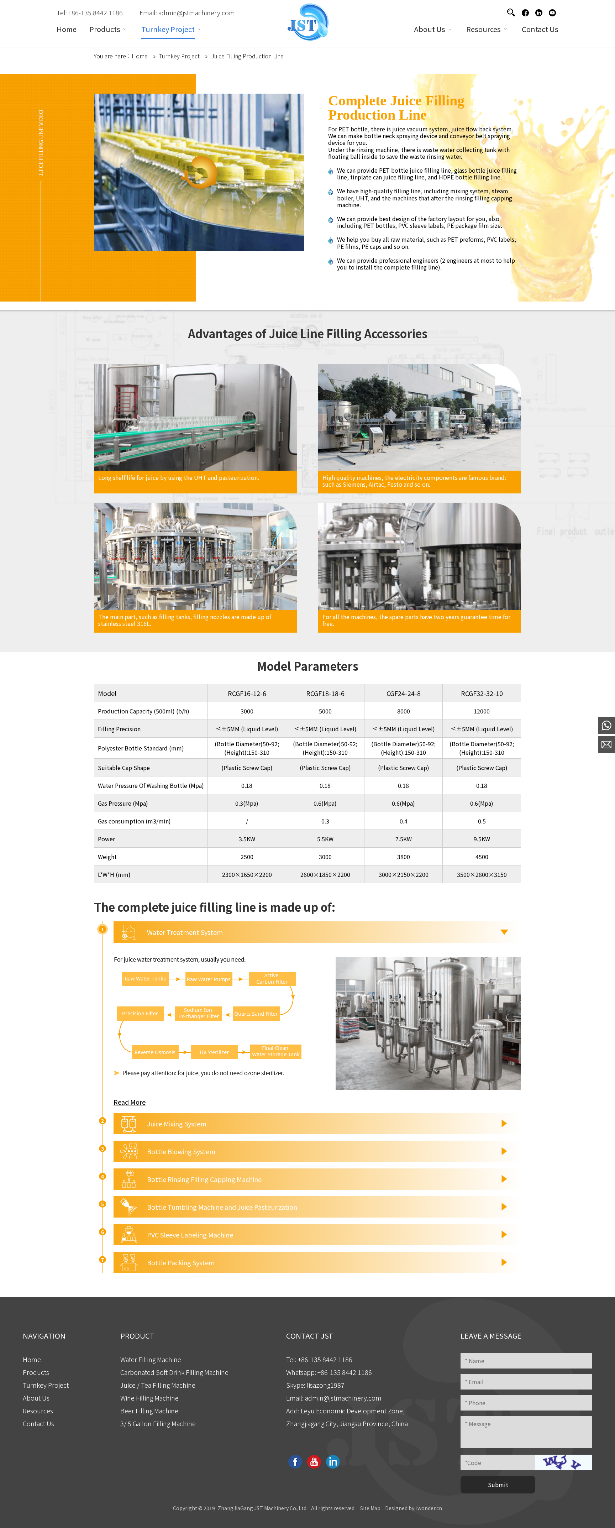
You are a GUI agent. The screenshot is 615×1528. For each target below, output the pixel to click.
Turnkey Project (46, 1385)
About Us (36, 1397)
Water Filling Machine (150, 1359)
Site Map (370, 1508)
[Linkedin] (538, 12)
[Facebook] (525, 12)
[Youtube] (552, 12)
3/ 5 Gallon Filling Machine (158, 1423)
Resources (38, 1410)
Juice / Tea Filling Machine (157, 1385)
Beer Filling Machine (149, 1410)
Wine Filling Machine (149, 1397)
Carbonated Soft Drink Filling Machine (174, 1372)
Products (36, 1372)
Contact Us (38, 1423)
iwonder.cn (429, 1508)
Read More (130, 1101)
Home (32, 1359)
